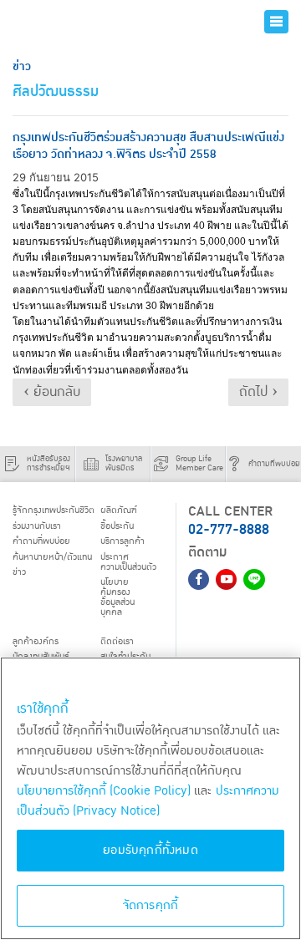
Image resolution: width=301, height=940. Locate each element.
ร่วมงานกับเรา (37, 526)
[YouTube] (226, 579)
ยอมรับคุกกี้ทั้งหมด (150, 850)
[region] (150, 798)
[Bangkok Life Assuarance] (65, 22)
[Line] (253, 579)
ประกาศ (128, 562)
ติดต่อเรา (117, 641)
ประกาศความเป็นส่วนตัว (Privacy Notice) (148, 801)
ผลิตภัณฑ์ (118, 510)
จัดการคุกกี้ (151, 905)
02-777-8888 (228, 529)
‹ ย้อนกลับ (51, 392)
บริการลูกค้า (122, 541)
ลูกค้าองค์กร (36, 641)
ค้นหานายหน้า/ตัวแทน (52, 557)
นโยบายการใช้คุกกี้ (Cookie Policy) (104, 790)
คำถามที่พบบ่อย (41, 541)
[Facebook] (198, 579)
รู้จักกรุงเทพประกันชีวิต (53, 510)
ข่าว (19, 572)
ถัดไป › (258, 392)
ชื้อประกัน (117, 526)
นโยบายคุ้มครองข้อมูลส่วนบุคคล (117, 597)
